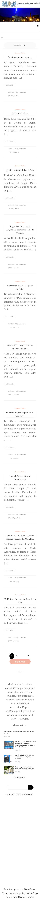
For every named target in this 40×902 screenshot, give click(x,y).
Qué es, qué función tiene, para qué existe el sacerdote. (25, 768)
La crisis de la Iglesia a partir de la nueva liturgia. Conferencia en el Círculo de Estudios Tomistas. (25, 744)
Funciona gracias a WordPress (20, 889)
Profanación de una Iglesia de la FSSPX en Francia (19, 732)
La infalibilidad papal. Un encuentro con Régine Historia (24, 757)
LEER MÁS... (10, 85)
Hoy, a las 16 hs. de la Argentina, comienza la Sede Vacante (20, 229)
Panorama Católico (20, 53)
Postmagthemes (26, 897)
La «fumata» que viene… (20, 57)
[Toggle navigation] (2, 38)
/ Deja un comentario (20, 92)
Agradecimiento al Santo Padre (20, 170)
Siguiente (20, 661)
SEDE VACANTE (20, 113)
